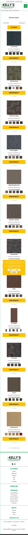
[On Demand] (17, 191)
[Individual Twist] (14, 122)
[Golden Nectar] (10, 434)
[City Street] (21, 53)
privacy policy (13, 265)
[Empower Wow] (17, 226)
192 (13, 448)
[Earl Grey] (17, 53)
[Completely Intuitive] (13, 226)
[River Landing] (10, 295)
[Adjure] (20, 399)
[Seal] (20, 157)
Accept (11, 269)
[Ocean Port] (10, 53)
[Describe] (13, 399)
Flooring (6, 10)
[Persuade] (17, 399)
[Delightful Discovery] (14, 73)
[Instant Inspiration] (20, 226)
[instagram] (14, 464)
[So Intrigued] (14, 211)
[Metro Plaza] (17, 295)
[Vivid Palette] (20, 87)
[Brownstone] (14, 53)
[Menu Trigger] (25, 6)
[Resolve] (14, 384)
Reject (17, 269)
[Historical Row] (19, 364)
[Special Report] (10, 191)
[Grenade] (10, 157)
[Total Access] (21, 191)
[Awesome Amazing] (17, 87)
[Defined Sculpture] (10, 122)
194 (18, 448)
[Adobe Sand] (14, 419)
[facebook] (12, 464)
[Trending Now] (14, 176)
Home (2, 10)
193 (16, 448)
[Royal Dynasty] (20, 434)
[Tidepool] (14, 38)
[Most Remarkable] (10, 87)
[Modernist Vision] (13, 87)
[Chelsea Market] (14, 280)
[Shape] (14, 142)
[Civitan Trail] (12, 364)
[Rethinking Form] (17, 122)
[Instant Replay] (14, 191)
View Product (14, 58)
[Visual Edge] (14, 107)
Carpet (10, 10)
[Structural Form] (21, 122)
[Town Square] (20, 295)
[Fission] (17, 157)
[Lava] (13, 157)
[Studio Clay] (17, 434)
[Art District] (13, 295)
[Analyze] (10, 399)
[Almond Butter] (13, 434)
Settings (14, 272)
